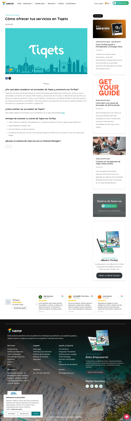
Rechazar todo (24, 413)
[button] (124, 304)
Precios (61, 3)
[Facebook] (6, 78)
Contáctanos (71, 3)
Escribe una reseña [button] (20, 308)
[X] (9, 78)
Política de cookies (16, 409)
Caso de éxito (116, 42)
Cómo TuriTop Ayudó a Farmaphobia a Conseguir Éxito (109, 45)
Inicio (19, 3)
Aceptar (36, 413)
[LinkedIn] (100, 386)
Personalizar (11, 413)
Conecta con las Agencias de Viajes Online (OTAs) (108, 162)
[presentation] (109, 29)
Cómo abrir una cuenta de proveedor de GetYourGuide (108, 104)
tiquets (8, 146)
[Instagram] (96, 386)
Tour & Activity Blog (12, 15)
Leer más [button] (41, 311)
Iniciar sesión (98, 3)
